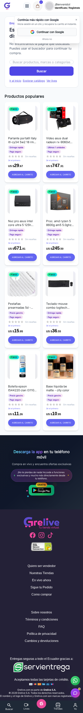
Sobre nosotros (41, 612)
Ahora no (47, 39)
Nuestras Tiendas (42, 573)
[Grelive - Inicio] (7, 6)
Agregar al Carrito (22, 174)
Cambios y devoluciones (41, 640)
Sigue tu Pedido (41, 587)
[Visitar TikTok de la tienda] (50, 535)
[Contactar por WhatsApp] (75, 680)
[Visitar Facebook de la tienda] (33, 535)
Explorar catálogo (34, 80)
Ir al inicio (15, 80)
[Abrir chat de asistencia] (75, 693)
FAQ (41, 626)
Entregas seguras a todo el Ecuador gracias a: (41, 658)
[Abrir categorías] (27, 6)
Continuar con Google (50, 32)
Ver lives (52, 80)
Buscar (42, 71)
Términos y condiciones (41, 619)
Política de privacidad (41, 633)
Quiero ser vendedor (42, 566)
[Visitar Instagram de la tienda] (41, 535)
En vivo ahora (41, 580)
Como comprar (41, 594)
